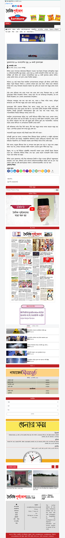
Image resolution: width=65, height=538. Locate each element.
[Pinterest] (17, 171)
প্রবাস (17, 32)
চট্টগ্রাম (13, 29)
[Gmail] (39, 171)
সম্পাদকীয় (16, 521)
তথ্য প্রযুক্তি (7, 32)
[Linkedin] (14, 171)
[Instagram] (24, 171)
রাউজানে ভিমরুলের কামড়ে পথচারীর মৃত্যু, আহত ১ (38, 345)
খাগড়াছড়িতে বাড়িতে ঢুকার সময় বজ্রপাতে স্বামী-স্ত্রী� (38, 360)
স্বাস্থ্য (16, 523)
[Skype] (33, 171)
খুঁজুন (57, 190)
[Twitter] (11, 171)
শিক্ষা (13, 32)
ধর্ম (24, 32)
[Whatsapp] (21, 171)
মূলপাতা (9, 29)
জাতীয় (18, 29)
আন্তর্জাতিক (33, 29)
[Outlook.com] (45, 171)
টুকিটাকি (16, 517)
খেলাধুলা (46, 29)
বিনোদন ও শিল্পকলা (54, 29)
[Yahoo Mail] (27, 171)
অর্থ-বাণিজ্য (40, 29)
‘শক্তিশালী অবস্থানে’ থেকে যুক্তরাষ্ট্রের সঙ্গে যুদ (36, 352)
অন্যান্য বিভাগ (30, 32)
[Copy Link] (42, 171)
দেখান (32, 414)
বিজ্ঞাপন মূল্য (9, 4)
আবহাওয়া (16, 511)
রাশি (14, 519)
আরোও (32, 366)
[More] (48, 171)
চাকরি (21, 32)
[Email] (36, 171)
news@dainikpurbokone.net (34, 507)
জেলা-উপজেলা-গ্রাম (25, 29)
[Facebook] (8, 171)
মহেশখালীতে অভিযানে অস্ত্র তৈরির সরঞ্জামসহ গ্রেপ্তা (38, 337)
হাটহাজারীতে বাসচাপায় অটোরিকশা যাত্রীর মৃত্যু (37, 330)
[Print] (30, 171)
